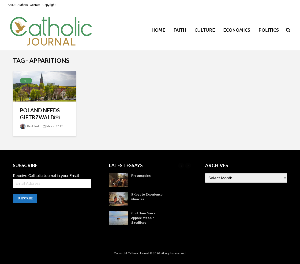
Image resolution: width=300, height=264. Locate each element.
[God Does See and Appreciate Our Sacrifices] (118, 217)
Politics (269, 30)
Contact (35, 5)
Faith (179, 30)
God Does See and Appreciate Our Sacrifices (145, 218)
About (11, 5)
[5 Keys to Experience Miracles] (118, 199)
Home (158, 30)
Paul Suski (33, 126)
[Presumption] (118, 180)
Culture (205, 30)
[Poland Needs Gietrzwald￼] (44, 85)
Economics (236, 30)
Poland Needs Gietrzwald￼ (40, 114)
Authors (23, 5)
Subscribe (25, 198)
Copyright (49, 5)
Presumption (141, 175)
